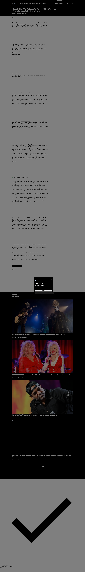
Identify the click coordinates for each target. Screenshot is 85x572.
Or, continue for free (43, 295)
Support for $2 (43, 290)
